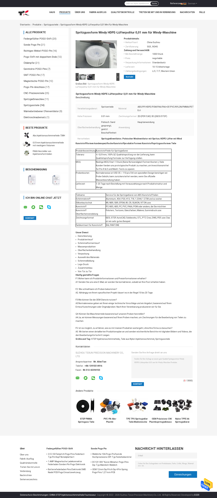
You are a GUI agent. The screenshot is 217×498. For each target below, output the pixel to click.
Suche (154, 4)
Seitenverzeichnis (28, 479)
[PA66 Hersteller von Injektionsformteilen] (27, 152)
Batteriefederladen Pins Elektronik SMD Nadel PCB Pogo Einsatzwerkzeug (67, 471)
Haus (52, 12)
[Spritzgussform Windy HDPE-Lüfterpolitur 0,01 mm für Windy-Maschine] (96, 55)
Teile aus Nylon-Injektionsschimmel (137, 339)
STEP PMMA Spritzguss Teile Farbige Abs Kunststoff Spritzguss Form (86, 420)
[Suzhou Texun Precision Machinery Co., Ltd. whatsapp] (35, 207)
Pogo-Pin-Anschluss (34, 87)
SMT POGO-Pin (32, 75)
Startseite (25, 24)
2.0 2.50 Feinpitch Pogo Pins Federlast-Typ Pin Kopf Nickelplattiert (66, 455)
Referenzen (175, 3)
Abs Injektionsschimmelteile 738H (49, 135)
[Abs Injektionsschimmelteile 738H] (27, 135)
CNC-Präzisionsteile (34, 93)
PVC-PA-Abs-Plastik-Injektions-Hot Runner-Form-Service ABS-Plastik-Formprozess (110, 420)
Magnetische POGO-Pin (36, 81)
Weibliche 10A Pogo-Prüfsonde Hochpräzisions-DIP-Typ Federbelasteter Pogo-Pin (112, 456)
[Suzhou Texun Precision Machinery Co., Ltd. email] (27, 207)
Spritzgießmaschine (34, 99)
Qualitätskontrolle (122, 12)
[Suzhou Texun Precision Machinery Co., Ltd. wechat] (43, 207)
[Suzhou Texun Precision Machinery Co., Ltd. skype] (51, 207)
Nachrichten (187, 12)
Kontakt (129, 77)
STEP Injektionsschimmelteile (105, 339)
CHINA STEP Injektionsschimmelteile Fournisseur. (73, 495)
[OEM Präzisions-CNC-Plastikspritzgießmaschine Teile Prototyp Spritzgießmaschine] (162, 405)
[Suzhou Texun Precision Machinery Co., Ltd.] (24, 13)
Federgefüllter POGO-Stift (38, 38)
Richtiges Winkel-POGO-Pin (38, 50)
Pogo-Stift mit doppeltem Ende (40, 56)
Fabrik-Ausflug (97, 12)
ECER (196, 495)
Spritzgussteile (51, 24)
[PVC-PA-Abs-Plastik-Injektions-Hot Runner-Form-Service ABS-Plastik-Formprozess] (110, 405)
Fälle (202, 12)
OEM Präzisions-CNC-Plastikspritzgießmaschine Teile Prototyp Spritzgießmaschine (162, 420)
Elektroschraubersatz (35, 117)
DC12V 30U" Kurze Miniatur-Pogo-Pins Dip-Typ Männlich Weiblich (110, 463)
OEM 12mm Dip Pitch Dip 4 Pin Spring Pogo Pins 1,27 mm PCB (110, 471)
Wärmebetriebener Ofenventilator (41, 111)
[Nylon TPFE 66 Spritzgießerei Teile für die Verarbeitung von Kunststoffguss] (182, 405)
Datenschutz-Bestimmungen (34, 495)
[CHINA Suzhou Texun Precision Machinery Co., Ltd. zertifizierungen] (32, 180)
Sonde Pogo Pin (32, 44)
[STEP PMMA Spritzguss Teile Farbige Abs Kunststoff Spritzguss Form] (86, 405)
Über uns (80, 12)
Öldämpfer (29, 63)
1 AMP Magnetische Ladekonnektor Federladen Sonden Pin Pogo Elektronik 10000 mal (66, 463)
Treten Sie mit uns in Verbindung (157, 12)
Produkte (64, 12)
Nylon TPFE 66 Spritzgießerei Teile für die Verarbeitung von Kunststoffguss (182, 420)
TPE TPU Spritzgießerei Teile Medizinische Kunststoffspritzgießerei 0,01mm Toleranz (137, 420)
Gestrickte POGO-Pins (35, 69)
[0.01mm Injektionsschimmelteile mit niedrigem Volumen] (27, 144)
